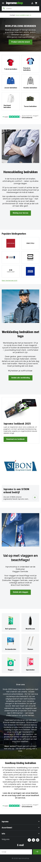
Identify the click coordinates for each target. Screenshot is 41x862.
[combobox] (20, 8)
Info (3, 833)
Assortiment (7, 827)
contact (33, 746)
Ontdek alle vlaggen (20, 592)
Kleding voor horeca (20, 213)
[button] (3, 3)
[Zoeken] (4, 8)
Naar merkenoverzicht (9, 280)
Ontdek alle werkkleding (20, 378)
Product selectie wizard (20, 42)
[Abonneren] (37, 851)
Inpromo (5, 821)
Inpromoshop (23, 858)
